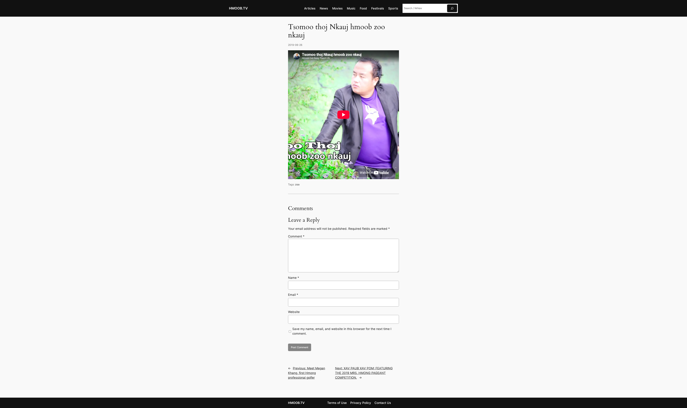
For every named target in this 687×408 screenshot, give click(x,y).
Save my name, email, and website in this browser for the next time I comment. (341, 331)
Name (293, 278)
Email (293, 295)
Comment (296, 236)
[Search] (452, 8)
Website (294, 312)
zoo (297, 184)
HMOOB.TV (238, 8)
